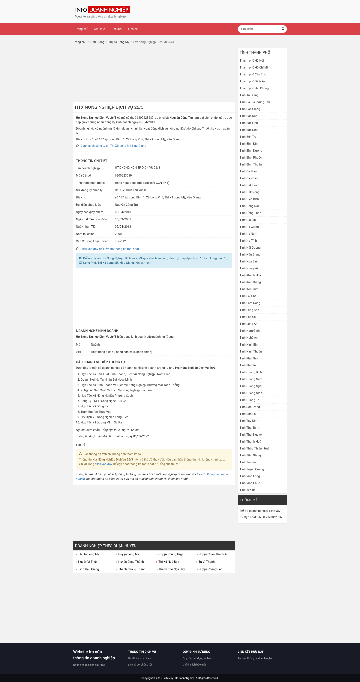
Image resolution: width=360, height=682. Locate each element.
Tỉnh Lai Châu (249, 296)
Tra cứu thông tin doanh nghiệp (256, 658)
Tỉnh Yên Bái (248, 490)
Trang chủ (81, 29)
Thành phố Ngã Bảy (170, 569)
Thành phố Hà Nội (252, 60)
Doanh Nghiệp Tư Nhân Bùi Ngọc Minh (106, 379)
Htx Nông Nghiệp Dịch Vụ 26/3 (121, 258)
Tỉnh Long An (248, 324)
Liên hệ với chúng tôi (140, 664)
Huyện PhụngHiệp (209, 569)
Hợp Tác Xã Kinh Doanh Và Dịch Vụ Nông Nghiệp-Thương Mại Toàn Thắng (130, 385)
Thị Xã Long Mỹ (87, 554)
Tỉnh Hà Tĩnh (248, 240)
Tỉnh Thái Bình (249, 427)
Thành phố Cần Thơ (253, 74)
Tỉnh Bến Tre (248, 137)
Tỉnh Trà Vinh (248, 462)
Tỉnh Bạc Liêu (249, 123)
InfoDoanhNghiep (184, 678)
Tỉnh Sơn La (248, 414)
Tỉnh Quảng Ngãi (251, 386)
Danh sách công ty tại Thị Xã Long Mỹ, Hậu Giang (113, 146)
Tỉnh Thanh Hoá (250, 441)
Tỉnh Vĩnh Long (250, 476)
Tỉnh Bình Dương (251, 150)
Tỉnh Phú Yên (248, 365)
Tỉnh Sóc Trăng (250, 407)
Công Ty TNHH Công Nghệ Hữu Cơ (103, 401)
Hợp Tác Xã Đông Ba (94, 406)
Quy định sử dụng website (198, 658)
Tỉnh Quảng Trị (249, 400)
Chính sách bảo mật (194, 664)
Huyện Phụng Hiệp (169, 554)
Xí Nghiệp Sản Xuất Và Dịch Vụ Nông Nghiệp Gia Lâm (116, 390)
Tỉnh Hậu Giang (87, 569)
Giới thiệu (100, 29)
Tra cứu (117, 29)
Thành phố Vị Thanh (131, 569)
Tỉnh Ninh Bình (249, 344)
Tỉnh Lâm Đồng (250, 303)
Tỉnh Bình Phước (251, 157)
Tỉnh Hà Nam (248, 234)
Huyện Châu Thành (130, 561)
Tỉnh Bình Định (249, 143)
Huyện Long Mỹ (127, 554)
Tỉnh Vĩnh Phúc (250, 483)
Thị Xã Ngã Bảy (167, 561)
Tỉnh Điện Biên (249, 199)
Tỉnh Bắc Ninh (249, 130)
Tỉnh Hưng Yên (249, 268)
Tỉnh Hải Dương (250, 247)
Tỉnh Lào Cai (248, 317)
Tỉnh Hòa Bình (249, 261)
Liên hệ (133, 29)
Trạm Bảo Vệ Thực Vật (96, 412)
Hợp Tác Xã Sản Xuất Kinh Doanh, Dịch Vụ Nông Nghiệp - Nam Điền (125, 374)
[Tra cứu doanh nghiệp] (103, 11)
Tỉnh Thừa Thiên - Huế (254, 448)
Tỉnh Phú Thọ (249, 358)
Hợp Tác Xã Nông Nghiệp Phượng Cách (107, 395)
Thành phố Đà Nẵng (253, 81)
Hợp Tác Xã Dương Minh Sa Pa (101, 422)
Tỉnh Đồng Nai (249, 206)
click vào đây (103, 464)
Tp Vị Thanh (205, 561)
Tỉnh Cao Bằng (249, 178)
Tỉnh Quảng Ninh (251, 393)
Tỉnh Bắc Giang (250, 109)
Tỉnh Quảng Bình (251, 372)
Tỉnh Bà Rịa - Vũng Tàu (255, 102)
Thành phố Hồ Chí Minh (255, 67)
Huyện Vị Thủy (87, 561)
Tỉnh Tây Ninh (249, 421)
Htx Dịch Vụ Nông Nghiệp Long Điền (104, 417)
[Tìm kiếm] (283, 29)
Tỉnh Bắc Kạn (248, 116)
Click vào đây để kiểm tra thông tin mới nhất (109, 249)
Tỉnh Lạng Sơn (249, 310)
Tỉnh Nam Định (250, 330)
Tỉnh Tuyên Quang (252, 469)
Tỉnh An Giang (249, 95)
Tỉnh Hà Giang (249, 227)
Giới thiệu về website (140, 658)
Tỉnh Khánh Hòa (250, 275)
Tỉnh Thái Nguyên (251, 434)
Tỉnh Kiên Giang (250, 282)
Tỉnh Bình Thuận (251, 164)
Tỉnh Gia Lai (248, 220)
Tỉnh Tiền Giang (250, 455)
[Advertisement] (154, 74)
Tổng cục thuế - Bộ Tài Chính (120, 430)
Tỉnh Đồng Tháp (250, 213)
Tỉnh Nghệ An (249, 337)
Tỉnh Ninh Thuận (251, 351)
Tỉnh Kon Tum (249, 289)
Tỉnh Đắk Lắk (248, 185)
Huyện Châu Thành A (211, 554)
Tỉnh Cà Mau (248, 171)
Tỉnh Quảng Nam (251, 379)
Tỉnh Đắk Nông (250, 192)
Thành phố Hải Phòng (254, 88)
